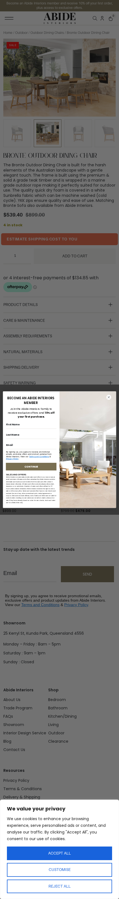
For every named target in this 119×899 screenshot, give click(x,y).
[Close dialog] (109, 397)
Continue (31, 466)
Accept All (59, 853)
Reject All (59, 886)
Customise (60, 869)
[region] (59, 849)
